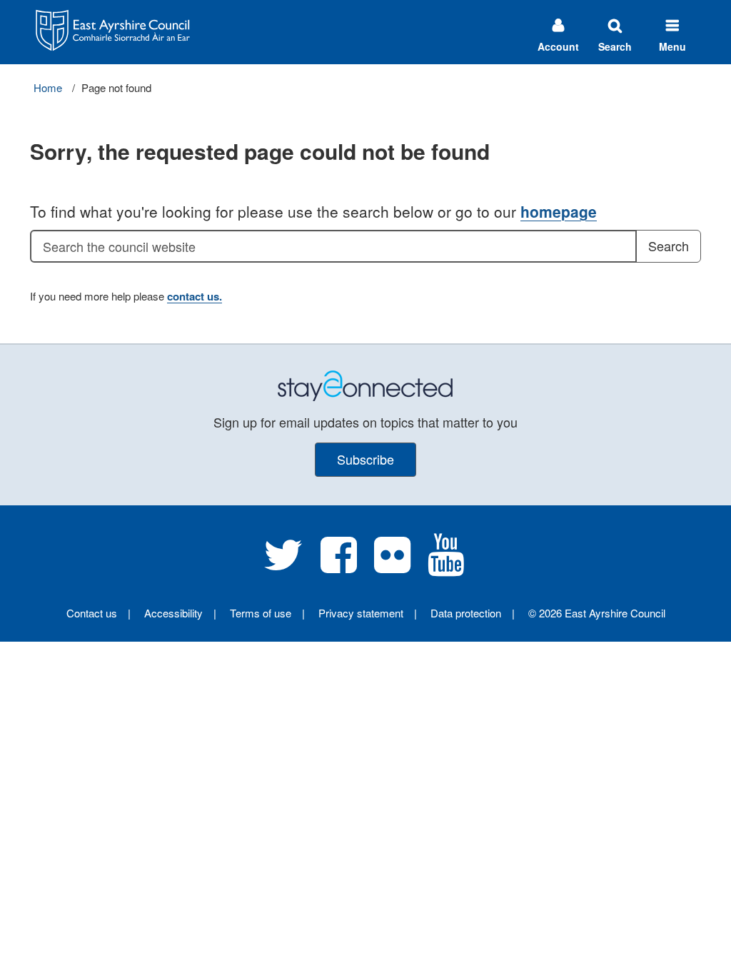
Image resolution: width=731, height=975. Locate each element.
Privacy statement (360, 612)
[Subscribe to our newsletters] (365, 384)
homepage (558, 211)
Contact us (91, 612)
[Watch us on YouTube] (446, 565)
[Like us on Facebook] (339, 565)
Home (48, 87)
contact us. (194, 296)
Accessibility (173, 612)
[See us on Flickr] (392, 565)
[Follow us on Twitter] (283, 565)
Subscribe (365, 459)
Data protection (465, 612)
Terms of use (260, 612)
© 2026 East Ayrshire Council (596, 612)
